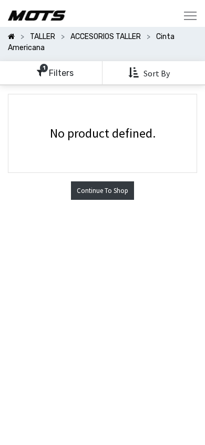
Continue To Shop (102, 190)
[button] (150, 73)
